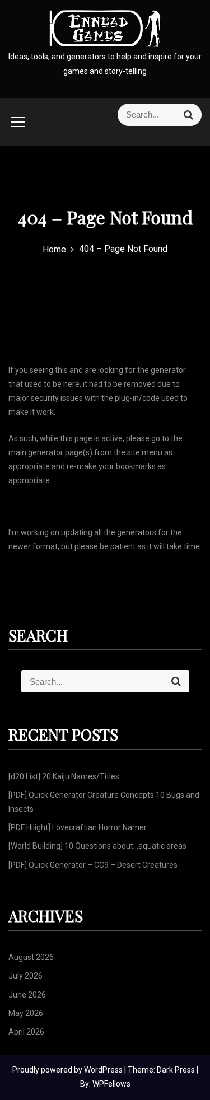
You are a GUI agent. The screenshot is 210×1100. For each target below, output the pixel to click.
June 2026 (27, 994)
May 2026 (25, 1013)
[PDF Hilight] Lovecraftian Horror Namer (77, 827)
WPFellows (111, 1083)
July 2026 (25, 975)
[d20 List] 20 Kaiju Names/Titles (63, 776)
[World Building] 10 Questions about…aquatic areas (97, 845)
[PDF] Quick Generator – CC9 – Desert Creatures (93, 864)
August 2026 (31, 957)
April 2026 (26, 1031)
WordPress (104, 1069)
